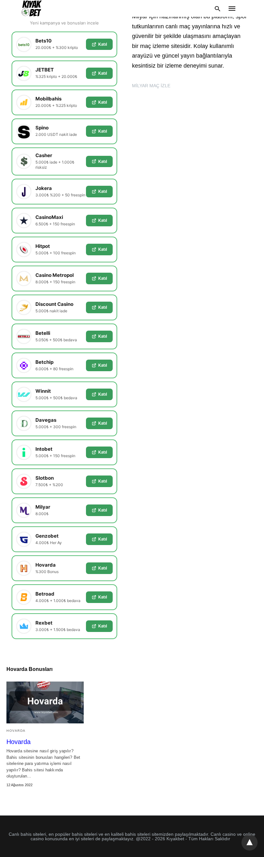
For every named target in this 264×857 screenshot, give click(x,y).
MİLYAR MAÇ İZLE (151, 85)
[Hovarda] (45, 702)
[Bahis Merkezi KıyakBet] (31, 8)
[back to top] (249, 842)
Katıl (102, 44)
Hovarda (16, 730)
